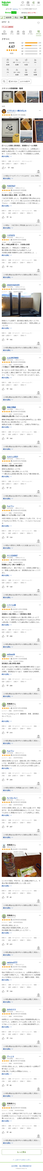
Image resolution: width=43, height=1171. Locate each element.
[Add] (38, 23)
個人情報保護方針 (25, 1166)
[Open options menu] (40, 110)
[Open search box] (4, 81)
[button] (7, 97)
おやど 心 (5, 22)
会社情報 (14, 1166)
